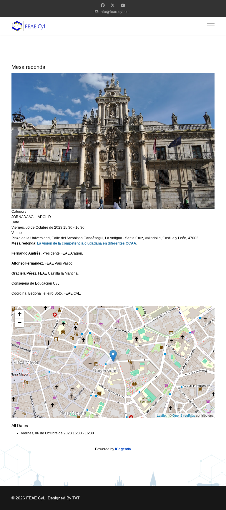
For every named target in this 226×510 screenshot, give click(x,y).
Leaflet (162, 415)
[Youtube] (123, 5)
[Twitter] (113, 5)
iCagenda (123, 449)
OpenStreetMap (183, 415)
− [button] (19, 322)
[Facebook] (103, 5)
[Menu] (211, 26)
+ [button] (19, 314)
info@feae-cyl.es (114, 12)
